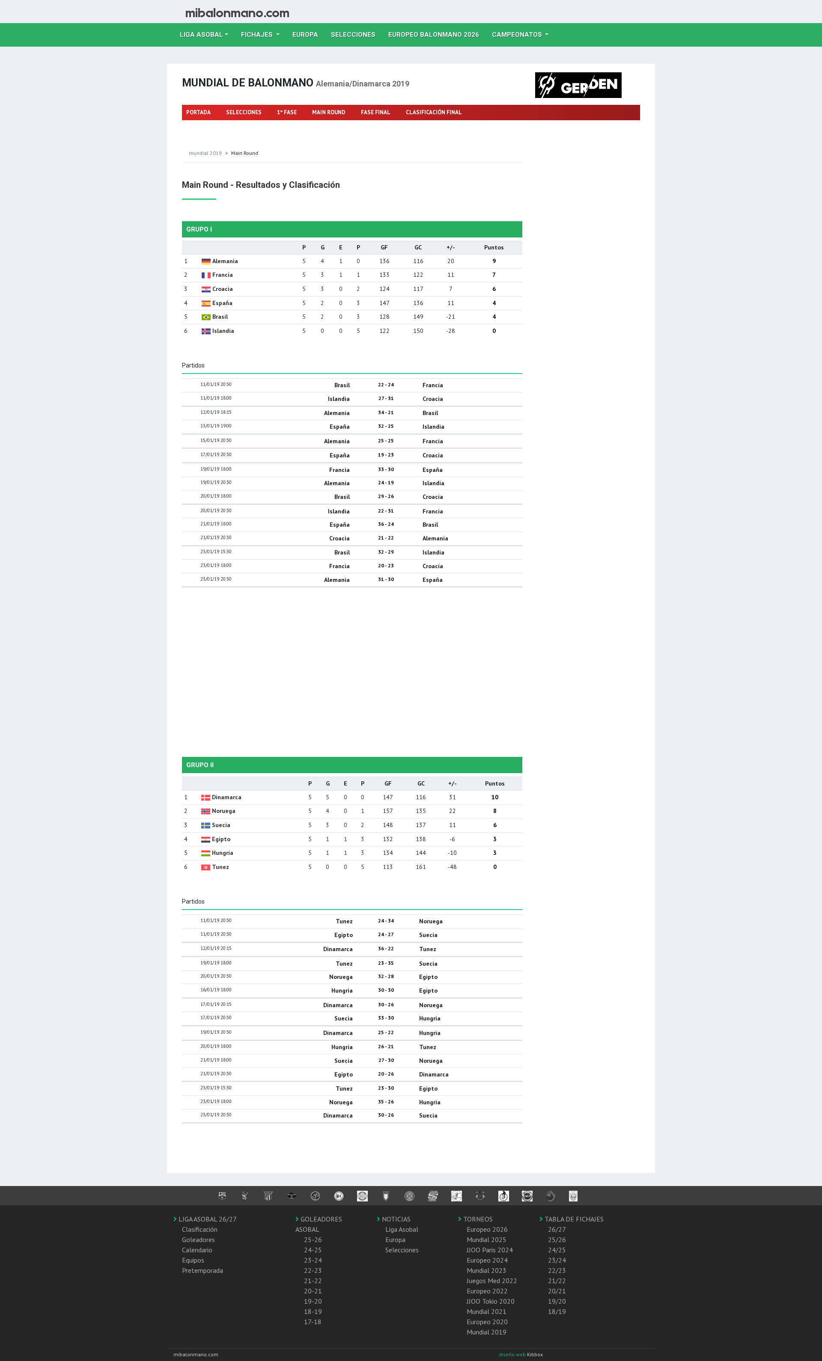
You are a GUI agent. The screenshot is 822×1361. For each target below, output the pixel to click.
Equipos (193, 1260)
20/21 (557, 1291)
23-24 (313, 1260)
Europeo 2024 (487, 1260)
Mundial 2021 (486, 1311)
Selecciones (356, 34)
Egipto (221, 839)
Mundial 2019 (205, 153)
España (222, 303)
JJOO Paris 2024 (490, 1249)
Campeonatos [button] (518, 35)
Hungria (222, 853)
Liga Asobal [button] (201, 35)
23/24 (557, 1260)
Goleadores (198, 1239)
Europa (308, 34)
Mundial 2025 (486, 1239)
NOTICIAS (395, 1219)
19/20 (557, 1301)
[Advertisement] (352, 663)
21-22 (313, 1280)
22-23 (313, 1270)
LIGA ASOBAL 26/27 (207, 1219)
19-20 (313, 1301)
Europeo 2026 (487, 1229)
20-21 (313, 1291)
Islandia (223, 331)
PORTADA (198, 112)
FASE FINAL (375, 112)
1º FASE (287, 112)
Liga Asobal (401, 1229)
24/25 (557, 1249)
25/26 (557, 1239)
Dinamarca (226, 797)
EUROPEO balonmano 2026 (436, 34)
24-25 (313, 1249)
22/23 (557, 1270)
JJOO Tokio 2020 (491, 1301)
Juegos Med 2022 (492, 1280)
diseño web (513, 1354)
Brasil (220, 316)
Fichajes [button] (257, 35)
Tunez (220, 867)
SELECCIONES (244, 112)
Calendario (197, 1249)
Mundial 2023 (486, 1270)
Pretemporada (202, 1270)
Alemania (225, 261)
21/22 (557, 1280)
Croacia (222, 289)
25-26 (313, 1239)
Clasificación (199, 1229)
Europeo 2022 (487, 1291)
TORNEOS (477, 1219)
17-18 (313, 1321)
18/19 (557, 1311)
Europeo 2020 (487, 1321)
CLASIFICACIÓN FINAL (434, 112)
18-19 (313, 1311)
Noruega (223, 811)
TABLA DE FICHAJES (573, 1219)
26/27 (557, 1229)
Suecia (221, 825)
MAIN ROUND (328, 112)
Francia (222, 275)
